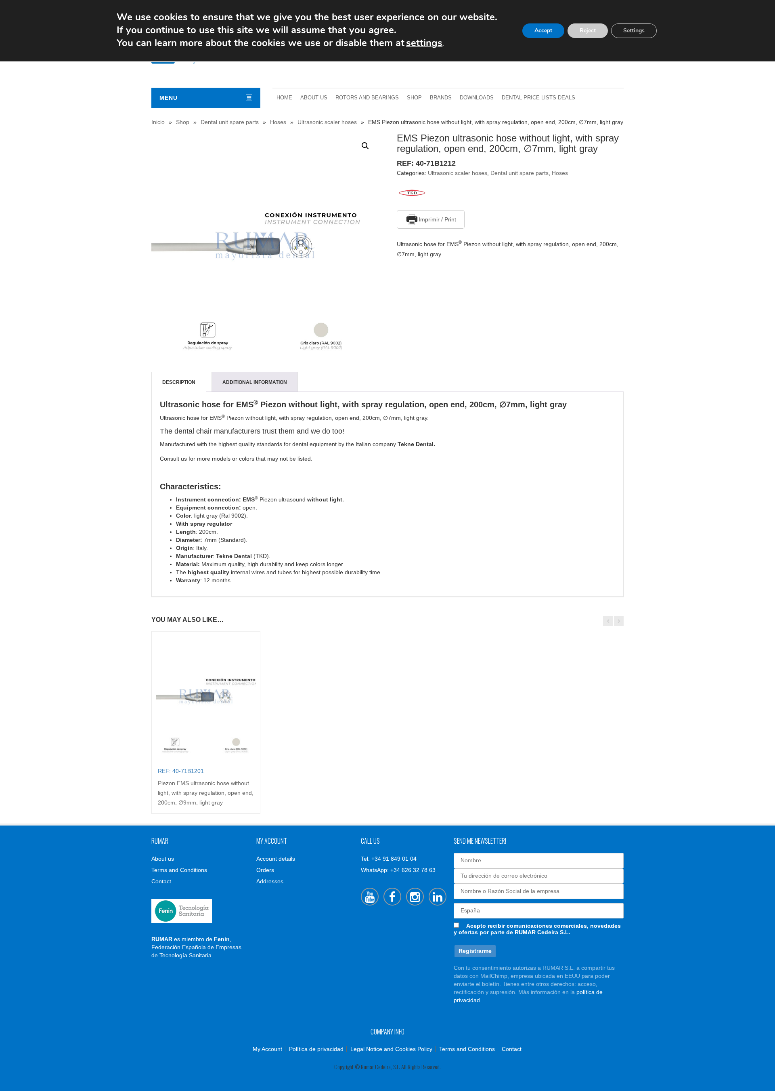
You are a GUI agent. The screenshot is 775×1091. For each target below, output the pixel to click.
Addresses (269, 881)
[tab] (178, 382)
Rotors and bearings (367, 98)
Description (178, 382)
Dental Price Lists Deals (538, 98)
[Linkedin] (437, 897)
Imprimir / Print (437, 219)
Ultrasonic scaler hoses (327, 122)
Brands (441, 98)
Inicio (158, 122)
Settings (634, 30)
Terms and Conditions (179, 870)
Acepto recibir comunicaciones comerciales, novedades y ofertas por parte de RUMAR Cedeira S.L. (537, 929)
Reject (588, 30)
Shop (414, 98)
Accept (543, 30)
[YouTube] (370, 897)
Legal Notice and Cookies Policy (391, 1049)
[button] (365, 146)
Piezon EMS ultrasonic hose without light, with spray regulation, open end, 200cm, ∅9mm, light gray (205, 793)
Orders (265, 870)
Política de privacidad (316, 1049)
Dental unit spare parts (230, 122)
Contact (161, 881)
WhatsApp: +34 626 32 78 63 (398, 870)
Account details (275, 858)
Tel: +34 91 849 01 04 (389, 858)
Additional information (254, 382)
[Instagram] (415, 897)
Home (284, 98)
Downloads (477, 98)
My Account (267, 1049)
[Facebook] (392, 897)
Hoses (278, 122)
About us (313, 98)
